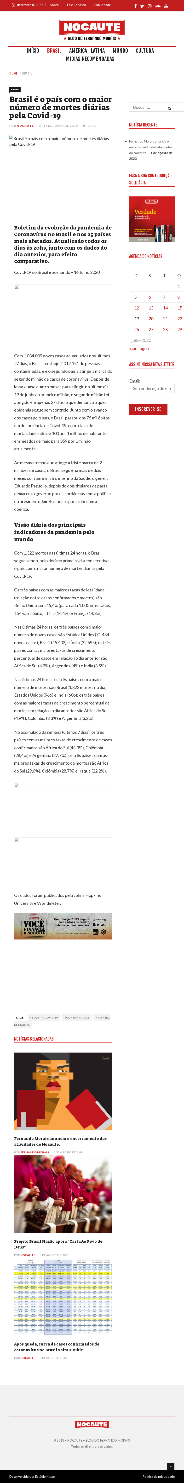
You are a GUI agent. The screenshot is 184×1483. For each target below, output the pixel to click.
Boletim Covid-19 (45, 1017)
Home (13, 73)
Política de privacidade (159, 1476)
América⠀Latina (87, 50)
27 (151, 329)
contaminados (77, 1017)
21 (165, 318)
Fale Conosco (76, 5)
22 (179, 318)
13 (151, 307)
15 (179, 307)
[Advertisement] (63, 975)
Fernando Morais (34, 1152)
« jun (133, 348)
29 (179, 329)
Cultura (145, 50)
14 (165, 307)
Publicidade (102, 5)
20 (151, 318)
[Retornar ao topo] (170, 1466)
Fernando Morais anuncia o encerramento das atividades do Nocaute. (150, 147)
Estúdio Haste (45, 1476)
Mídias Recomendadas (90, 59)
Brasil (54, 50)
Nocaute (25, 125)
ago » (144, 348)
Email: (134, 381)
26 (136, 329)
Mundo (120, 50)
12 (136, 307)
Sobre (54, 5)
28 (165, 329)
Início (33, 50)
